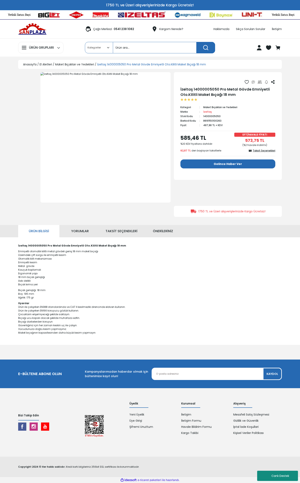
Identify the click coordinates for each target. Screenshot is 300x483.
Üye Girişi (135, 421)
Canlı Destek (280, 476)
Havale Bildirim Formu (196, 427)
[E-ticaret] (149, 480)
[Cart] (278, 48)
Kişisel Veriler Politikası (248, 433)
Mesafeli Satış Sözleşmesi (251, 414)
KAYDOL (272, 374)
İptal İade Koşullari (246, 427)
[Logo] (32, 29)
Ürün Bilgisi (39, 231)
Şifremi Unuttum (141, 427)
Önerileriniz (163, 231)
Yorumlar (80, 231)
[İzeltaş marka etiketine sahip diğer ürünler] (189, 82)
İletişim (186, 414)
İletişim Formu (191, 421)
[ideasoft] (128, 480)
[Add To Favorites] (246, 82)
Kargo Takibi (189, 433)
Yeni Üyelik (136, 414)
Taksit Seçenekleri (121, 231)
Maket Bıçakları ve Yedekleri (220, 107)
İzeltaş (207, 111)
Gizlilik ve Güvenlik (246, 421)
